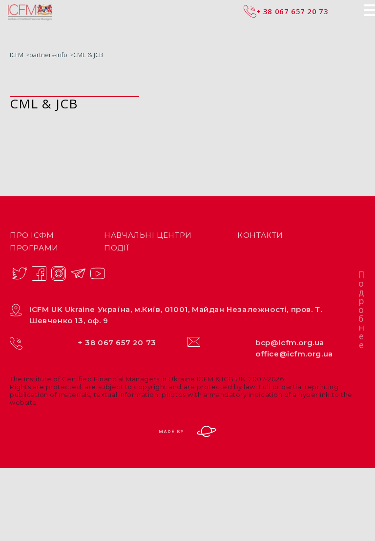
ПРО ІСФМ (32, 235)
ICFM (16, 54)
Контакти (260, 235)
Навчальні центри (148, 235)
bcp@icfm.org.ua (289, 342)
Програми (34, 247)
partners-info (48, 54)
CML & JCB (88, 54)
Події (116, 247)
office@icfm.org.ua (294, 353)
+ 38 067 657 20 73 (117, 342)
